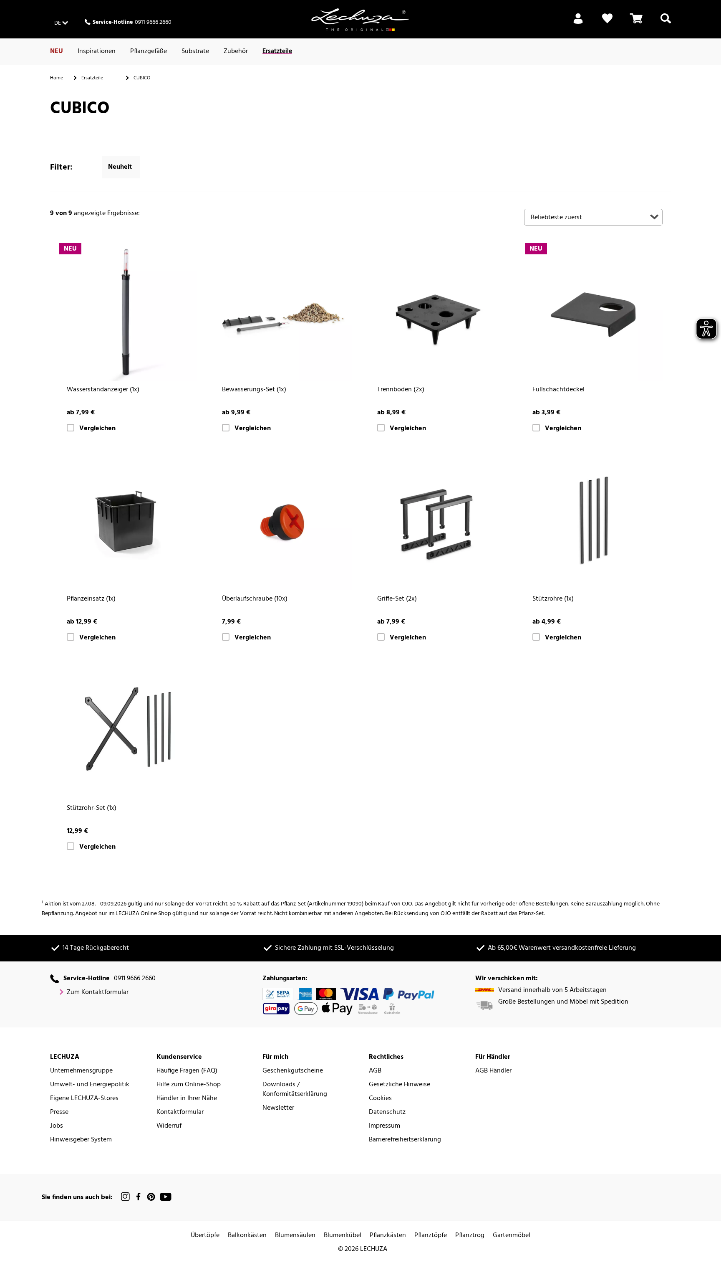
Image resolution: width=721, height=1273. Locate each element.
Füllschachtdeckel (558, 390)
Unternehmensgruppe (81, 1071)
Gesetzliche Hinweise (399, 1085)
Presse (59, 1112)
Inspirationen (97, 51)
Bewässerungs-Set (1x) (254, 390)
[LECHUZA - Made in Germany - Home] (360, 19)
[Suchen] (665, 23)
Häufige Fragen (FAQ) (186, 1071)
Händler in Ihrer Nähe (186, 1098)
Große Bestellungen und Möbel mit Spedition (563, 1002)
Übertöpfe (205, 1235)
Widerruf (169, 1126)
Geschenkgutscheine (292, 1071)
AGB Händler (493, 1071)
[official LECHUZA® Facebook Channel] (138, 1197)
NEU (56, 51)
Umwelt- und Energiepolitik (89, 1085)
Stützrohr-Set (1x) (91, 808)
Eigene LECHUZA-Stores (84, 1098)
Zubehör (236, 51)
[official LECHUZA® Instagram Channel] (125, 1197)
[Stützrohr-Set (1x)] (127, 730)
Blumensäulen (295, 1235)
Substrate (195, 51)
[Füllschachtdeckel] (593, 311)
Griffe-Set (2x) (397, 599)
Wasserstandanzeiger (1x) (103, 390)
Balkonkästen (247, 1235)
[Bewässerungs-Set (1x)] (283, 311)
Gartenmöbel (511, 1235)
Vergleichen (97, 429)
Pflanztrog (469, 1235)
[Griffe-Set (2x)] (438, 520)
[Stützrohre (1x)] (593, 520)
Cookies (380, 1098)
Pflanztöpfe (430, 1235)
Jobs (56, 1126)
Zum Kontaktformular (98, 992)
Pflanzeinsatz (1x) (91, 599)
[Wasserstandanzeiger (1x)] (127, 311)
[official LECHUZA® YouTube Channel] (165, 1197)
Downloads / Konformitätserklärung (294, 1089)
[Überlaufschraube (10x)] (283, 520)
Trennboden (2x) (400, 390)
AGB (375, 1071)
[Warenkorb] (636, 23)
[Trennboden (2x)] (438, 311)
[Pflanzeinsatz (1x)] (127, 520)
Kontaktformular (180, 1112)
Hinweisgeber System (81, 1140)
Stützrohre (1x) (553, 599)
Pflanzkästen (388, 1235)
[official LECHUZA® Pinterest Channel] (151, 1197)
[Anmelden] (578, 23)
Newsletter (278, 1108)
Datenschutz (387, 1112)
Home (56, 78)
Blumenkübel (342, 1235)
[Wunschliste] (607, 23)
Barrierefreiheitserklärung (405, 1140)
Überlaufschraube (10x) (254, 599)
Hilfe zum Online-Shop (188, 1085)
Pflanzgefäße (148, 51)
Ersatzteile (277, 51)
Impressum (384, 1126)
